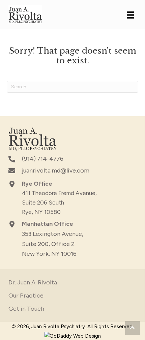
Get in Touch (26, 308)
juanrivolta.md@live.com (55, 170)
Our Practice (26, 295)
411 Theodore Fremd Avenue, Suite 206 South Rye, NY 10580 (59, 202)
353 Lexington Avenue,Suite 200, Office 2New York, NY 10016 (52, 243)
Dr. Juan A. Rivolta (32, 282)
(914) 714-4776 (42, 158)
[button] (132, 328)
